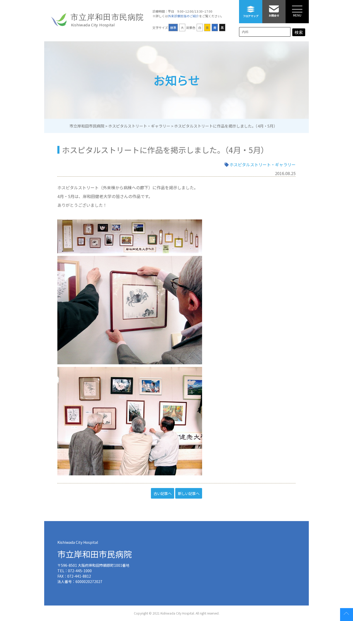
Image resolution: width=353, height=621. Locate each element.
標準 (173, 27)
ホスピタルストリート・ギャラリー (262, 164)
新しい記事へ (188, 493)
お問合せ (274, 15)
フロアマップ (250, 16)
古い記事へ (163, 493)
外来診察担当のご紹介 (183, 16)
